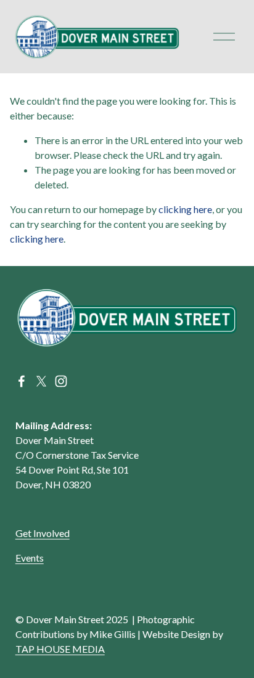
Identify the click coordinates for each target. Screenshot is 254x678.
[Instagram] (61, 381)
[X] (41, 381)
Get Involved (42, 533)
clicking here (185, 209)
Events (29, 557)
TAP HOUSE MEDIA (60, 649)
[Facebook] (21, 381)
